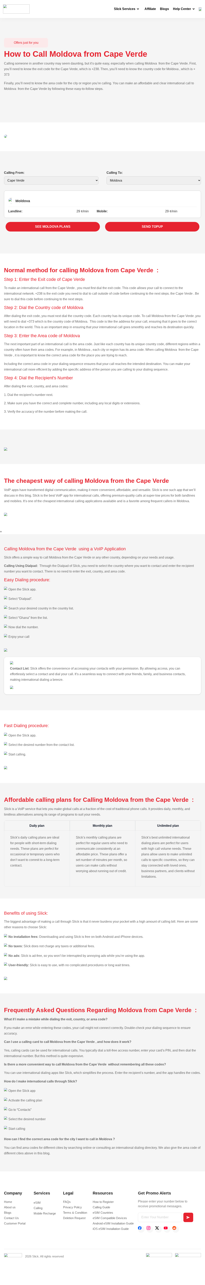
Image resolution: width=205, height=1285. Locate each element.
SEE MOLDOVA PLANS (52, 226)
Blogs (164, 9)
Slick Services (124, 9)
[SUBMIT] (188, 1217)
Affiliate (150, 9)
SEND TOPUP (152, 226)
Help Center (182, 9)
